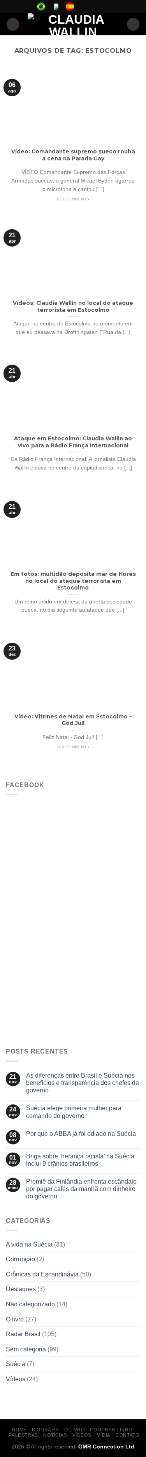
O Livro (74, 1430)
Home (19, 1430)
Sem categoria (26, 1349)
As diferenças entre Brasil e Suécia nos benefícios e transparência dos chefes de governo (82, 1083)
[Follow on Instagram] (90, 6)
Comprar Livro (111, 1430)
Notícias (55, 1435)
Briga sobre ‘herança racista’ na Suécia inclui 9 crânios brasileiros (80, 1160)
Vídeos (15, 1379)
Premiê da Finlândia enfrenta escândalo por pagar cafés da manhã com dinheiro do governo (81, 1189)
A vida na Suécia (29, 1244)
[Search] (133, 24)
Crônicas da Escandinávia (42, 1274)
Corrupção (20, 1259)
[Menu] (13, 24)
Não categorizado (30, 1304)
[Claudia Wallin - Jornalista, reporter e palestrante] (73, 24)
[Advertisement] (73, 964)
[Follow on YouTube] (106, 6)
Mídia (104, 1435)
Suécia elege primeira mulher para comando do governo (73, 1112)
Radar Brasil (23, 1334)
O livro (15, 1319)
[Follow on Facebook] (83, 6)
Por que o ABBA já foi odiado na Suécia (81, 1133)
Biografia (45, 1430)
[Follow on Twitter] (98, 6)
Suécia (15, 1364)
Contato (127, 1435)
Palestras (23, 1435)
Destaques (21, 1289)
